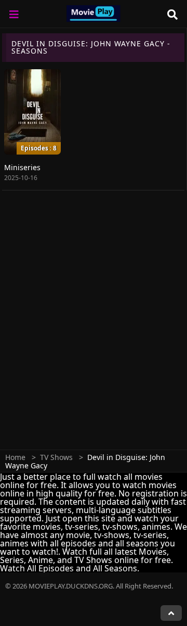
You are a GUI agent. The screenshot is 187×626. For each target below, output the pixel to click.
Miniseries (22, 167)
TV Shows (56, 457)
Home (15, 457)
